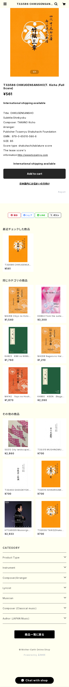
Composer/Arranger (15, 577)
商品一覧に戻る (34, 634)
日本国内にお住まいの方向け (34, 183)
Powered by (31, 655)
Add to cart (34, 173)
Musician (8, 598)
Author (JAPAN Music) (16, 618)
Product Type (11, 557)
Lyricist (7, 588)
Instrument (9, 567)
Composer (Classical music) (20, 608)
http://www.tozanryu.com (33, 155)
